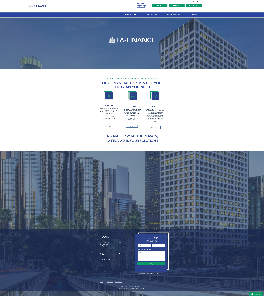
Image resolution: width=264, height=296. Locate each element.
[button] (130, 15)
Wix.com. (142, 288)
